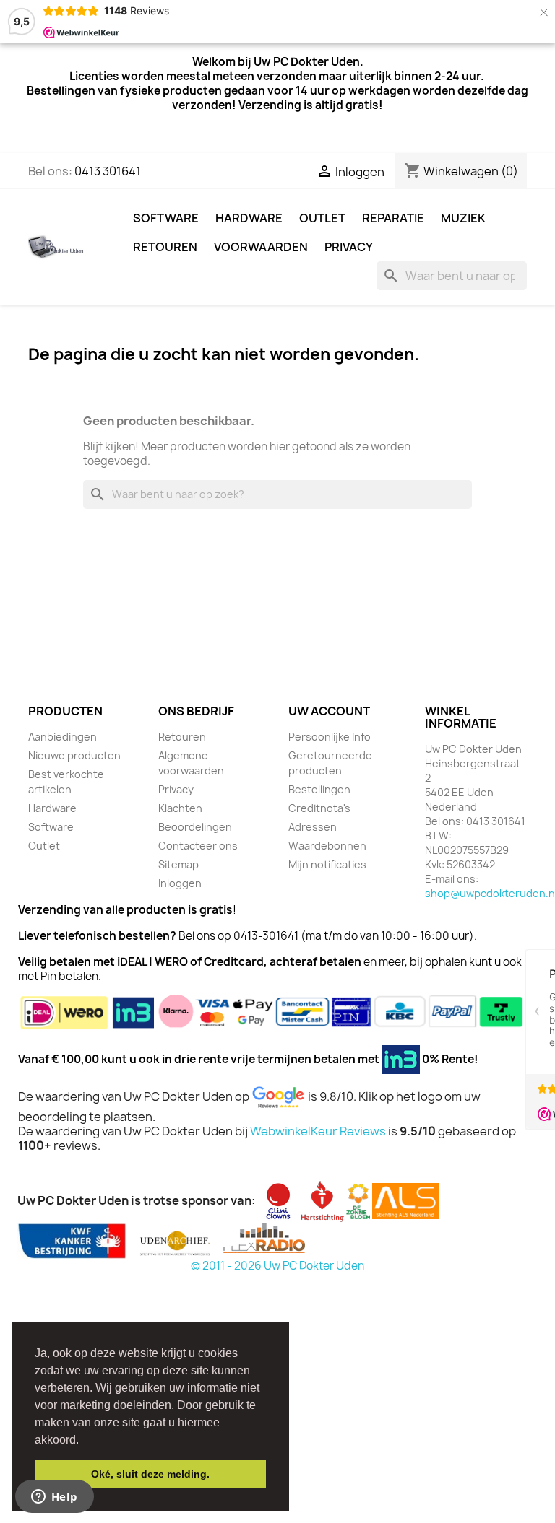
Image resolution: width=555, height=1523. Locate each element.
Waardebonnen (327, 845)
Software (166, 218)
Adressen (312, 827)
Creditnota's (319, 808)
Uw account (329, 711)
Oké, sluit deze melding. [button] (150, 1474)
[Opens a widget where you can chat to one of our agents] (54, 1498)
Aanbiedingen (62, 736)
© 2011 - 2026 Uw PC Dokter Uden (277, 1265)
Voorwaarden (261, 247)
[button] (84, 1441)
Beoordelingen (195, 827)
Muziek (463, 218)
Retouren (165, 247)
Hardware (249, 218)
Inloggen (180, 883)
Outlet (322, 218)
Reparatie (393, 218)
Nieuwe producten (74, 755)
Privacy (348, 247)
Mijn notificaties (327, 864)
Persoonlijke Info (329, 736)
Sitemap (178, 864)
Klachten (180, 808)
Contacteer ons (198, 845)
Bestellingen (319, 789)
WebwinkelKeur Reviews (318, 1131)
